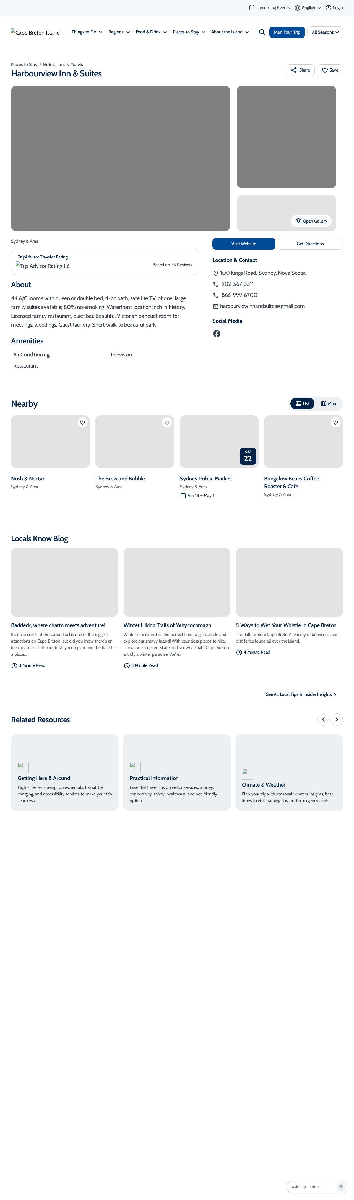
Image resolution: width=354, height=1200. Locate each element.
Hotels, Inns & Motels (63, 64)
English (308, 7)
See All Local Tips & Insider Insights (299, 694)
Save (333, 70)
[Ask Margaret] (341, 1187)
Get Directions (320, 245)
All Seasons (323, 32)
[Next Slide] (337, 719)
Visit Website (253, 243)
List (306, 403)
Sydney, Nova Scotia (263, 272)
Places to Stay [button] (186, 32)
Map (332, 403)
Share (304, 70)
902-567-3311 (237, 284)
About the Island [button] (227, 32)
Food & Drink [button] (149, 32)
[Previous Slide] (323, 719)
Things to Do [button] (84, 32)
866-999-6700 (238, 295)
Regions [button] (116, 32)
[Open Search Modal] (262, 32)
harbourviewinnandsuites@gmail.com (262, 306)
